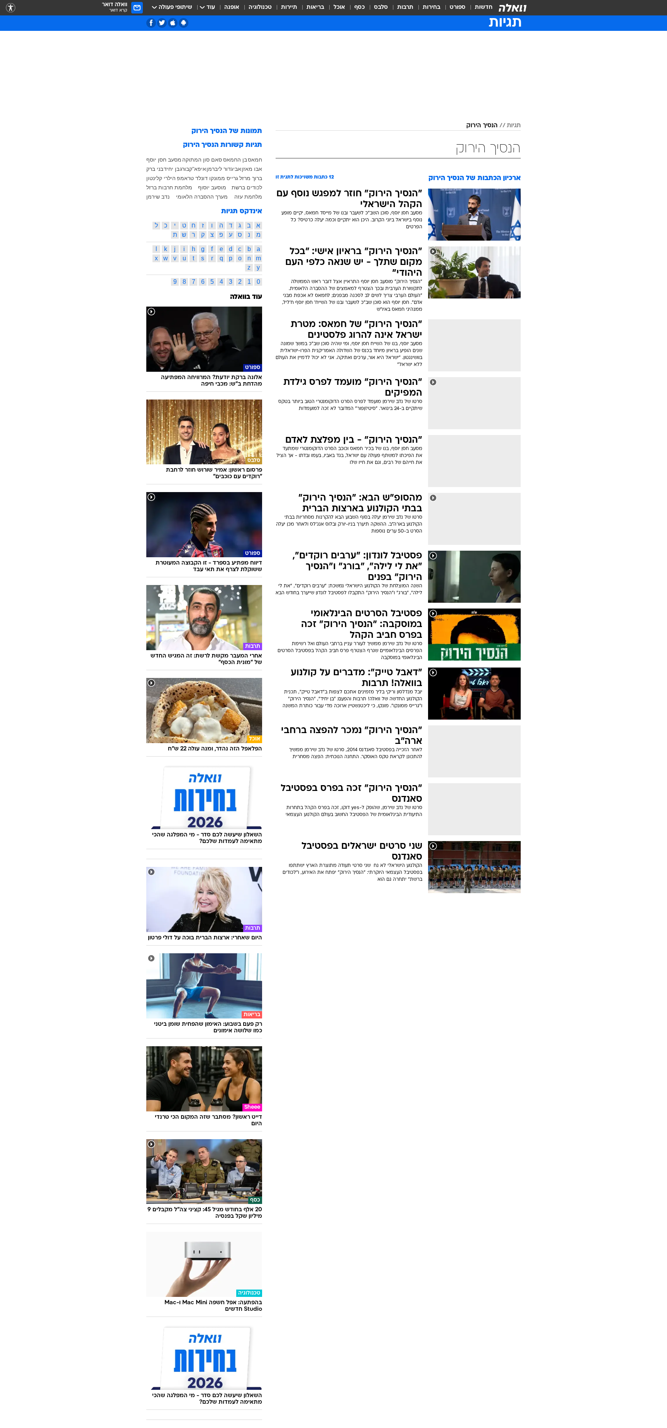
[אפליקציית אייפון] (173, 23)
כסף (359, 7)
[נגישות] (10, 8)
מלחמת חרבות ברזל (169, 187)
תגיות (514, 126)
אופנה (231, 7)
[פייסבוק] (151, 23)
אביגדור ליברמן (224, 169)
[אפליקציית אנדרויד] (183, 23)
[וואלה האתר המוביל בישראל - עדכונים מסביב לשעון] (512, 8)
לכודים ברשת (247, 187)
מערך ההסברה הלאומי (202, 197)
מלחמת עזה (248, 197)
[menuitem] (479, 7)
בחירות (431, 7)
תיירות (289, 7)
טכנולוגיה (260, 7)
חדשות (484, 7)
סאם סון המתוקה (202, 160)
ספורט (458, 7)
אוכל (339, 7)
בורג (184, 169)
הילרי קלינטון (161, 178)
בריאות (315, 7)
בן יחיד (171, 169)
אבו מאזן (252, 169)
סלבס (381, 7)
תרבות (405, 7)
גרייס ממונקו (223, 178)
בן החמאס (235, 160)
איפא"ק (197, 169)
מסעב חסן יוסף (163, 160)
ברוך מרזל (250, 178)
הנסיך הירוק (482, 126)
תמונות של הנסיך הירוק (226, 131)
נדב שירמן (157, 197)
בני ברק (154, 169)
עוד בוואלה (246, 297)
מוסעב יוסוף (212, 187)
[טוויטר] (162, 23)
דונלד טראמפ (192, 178)
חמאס (255, 160)
